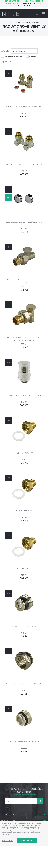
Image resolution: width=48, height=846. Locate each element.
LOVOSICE (25, 3)
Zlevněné (32, 56)
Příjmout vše (27, 840)
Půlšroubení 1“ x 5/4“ (24, 511)
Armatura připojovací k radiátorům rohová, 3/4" (24, 164)
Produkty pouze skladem (14, 56)
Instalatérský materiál (29, 22)
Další (25, 765)
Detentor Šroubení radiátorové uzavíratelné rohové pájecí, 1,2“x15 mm (24, 338)
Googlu (20, 829)
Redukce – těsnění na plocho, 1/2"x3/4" (24, 742)
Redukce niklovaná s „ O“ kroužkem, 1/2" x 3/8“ (24, 684)
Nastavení (7, 840)
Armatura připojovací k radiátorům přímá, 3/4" (24, 107)
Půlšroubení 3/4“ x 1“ (24, 568)
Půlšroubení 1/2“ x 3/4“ (24, 453)
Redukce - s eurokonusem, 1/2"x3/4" (24, 626)
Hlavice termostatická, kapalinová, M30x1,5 (24, 395)
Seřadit (4, 51)
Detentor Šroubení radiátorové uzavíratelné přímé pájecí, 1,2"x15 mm (24, 281)
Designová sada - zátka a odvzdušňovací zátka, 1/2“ (24, 223)
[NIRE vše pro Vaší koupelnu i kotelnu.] (10, 13)
